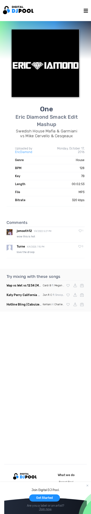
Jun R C (47, 294)
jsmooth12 (24, 231)
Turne (21, 246)
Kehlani (47, 304)
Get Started (44, 498)
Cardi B (47, 285)
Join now (45, 509)
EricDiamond (23, 152)
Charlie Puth (61, 304)
